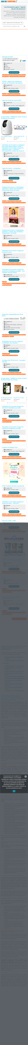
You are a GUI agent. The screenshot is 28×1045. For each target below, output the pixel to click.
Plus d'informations (14, 72)
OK (14, 791)
